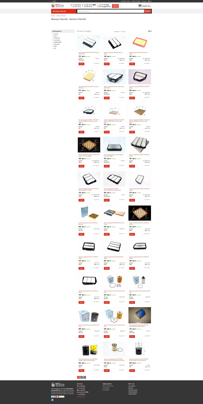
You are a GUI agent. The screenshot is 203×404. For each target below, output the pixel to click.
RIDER (55, 46)
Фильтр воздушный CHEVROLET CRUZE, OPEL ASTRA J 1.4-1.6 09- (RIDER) (89, 155)
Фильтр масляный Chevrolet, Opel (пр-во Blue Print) (114, 291)
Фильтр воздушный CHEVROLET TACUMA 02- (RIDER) (139, 189)
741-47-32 (76, 6)
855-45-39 (88, 6)
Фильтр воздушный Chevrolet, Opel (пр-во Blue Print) (88, 223)
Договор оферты (132, 393)
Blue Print (56, 34)
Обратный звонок (115, 6)
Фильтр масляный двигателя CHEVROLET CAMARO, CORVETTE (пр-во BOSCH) (88, 359)
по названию (87, 31)
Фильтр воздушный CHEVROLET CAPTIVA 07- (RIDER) (139, 87)
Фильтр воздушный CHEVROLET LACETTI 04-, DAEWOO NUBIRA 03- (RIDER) (89, 189)
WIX (55, 48)
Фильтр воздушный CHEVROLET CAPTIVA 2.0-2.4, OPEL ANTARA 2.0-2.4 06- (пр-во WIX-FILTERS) (89, 121)
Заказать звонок (80, 396)
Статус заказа (131, 386)
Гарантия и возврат (136, 1)
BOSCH (55, 36)
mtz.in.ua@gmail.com (105, 6)
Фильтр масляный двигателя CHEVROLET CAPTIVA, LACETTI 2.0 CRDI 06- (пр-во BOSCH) (114, 359)
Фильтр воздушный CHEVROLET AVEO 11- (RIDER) (138, 53)
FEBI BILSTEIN (57, 38)
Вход (150, 1)
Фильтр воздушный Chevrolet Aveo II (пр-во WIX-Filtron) (89, 87)
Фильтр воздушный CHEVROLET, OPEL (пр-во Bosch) (114, 223)
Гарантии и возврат (133, 392)
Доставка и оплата (125, 1)
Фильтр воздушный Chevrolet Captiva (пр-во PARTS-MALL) (114, 87)
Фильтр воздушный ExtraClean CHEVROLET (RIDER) (139, 223)
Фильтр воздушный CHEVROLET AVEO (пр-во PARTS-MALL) (89, 53)
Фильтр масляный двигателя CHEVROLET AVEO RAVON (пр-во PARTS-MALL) (138, 325)
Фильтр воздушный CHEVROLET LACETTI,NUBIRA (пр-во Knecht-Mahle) (112, 189)
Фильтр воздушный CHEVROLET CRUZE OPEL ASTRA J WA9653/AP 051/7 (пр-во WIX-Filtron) (114, 121)
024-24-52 (76, 5)
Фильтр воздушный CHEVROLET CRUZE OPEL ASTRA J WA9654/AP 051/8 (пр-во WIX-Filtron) (139, 121)
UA (55, 1)
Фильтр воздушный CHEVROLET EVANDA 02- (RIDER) (139, 155)
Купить (81, 64)
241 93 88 (103, 5)
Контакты (144, 1)
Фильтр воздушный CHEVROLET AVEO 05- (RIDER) (113, 53)
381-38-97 (88, 5)
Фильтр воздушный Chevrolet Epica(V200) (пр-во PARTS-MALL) (113, 155)
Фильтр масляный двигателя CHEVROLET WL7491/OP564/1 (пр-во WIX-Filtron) (138, 359)
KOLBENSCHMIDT (58, 42)
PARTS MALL (57, 44)
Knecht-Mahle (57, 40)
